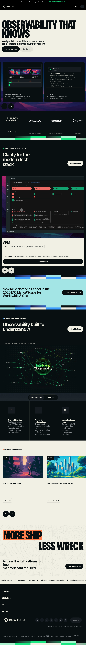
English (77, 636)
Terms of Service (6, 636)
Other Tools (51, 397)
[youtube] (37, 620)
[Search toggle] (76, 6)
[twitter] (42, 620)
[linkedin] (51, 620)
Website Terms (29, 636)
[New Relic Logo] (9, 6)
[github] (47, 620)
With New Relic (36, 397)
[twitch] (61, 620)
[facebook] (65, 620)
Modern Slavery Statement (57, 636)
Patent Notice (68, 636)
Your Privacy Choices (39, 636)
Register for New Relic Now (57, 1)
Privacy (22, 636)
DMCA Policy (15, 636)
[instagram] (56, 620)
